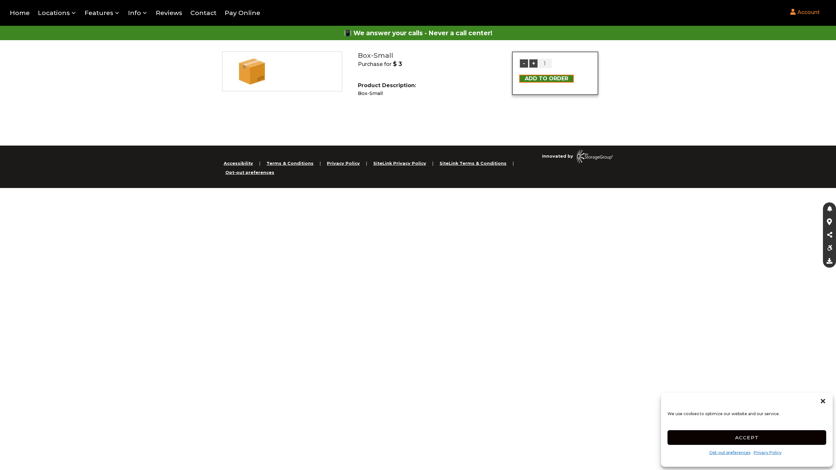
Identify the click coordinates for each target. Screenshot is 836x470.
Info (134, 13)
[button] (823, 401)
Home (20, 13)
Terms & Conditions (290, 163)
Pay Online (242, 13)
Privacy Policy (767, 452)
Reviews (169, 13)
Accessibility (238, 163)
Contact (203, 13)
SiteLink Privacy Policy (399, 163)
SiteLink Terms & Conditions (473, 163)
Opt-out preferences (729, 452)
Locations (54, 13)
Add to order (546, 78)
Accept (747, 437)
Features (99, 13)
